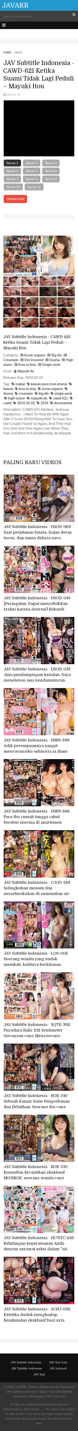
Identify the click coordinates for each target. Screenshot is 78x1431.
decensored (63, 403)
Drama (54, 360)
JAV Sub (39, 1374)
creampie (26, 393)
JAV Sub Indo (58, 1362)
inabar (20, 384)
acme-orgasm (52, 389)
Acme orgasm (34, 355)
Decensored (33, 360)
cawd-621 (60, 398)
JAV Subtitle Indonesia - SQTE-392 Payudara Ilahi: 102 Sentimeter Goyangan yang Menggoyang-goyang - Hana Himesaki (37, 1033)
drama (8, 393)
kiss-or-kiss (27, 389)
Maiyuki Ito (26, 371)
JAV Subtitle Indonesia (26, 1362)
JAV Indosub (58, 1368)
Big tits (56, 355)
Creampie (10, 360)
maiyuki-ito (39, 398)
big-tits (44, 393)
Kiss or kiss (27, 365)
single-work (63, 393)
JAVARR (15, 5)
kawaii (8, 389)
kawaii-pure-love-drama (49, 384)
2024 (44, 403)
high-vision (16, 398)
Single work (51, 365)
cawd (7, 403)
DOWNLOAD (15, 199)
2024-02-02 (26, 403)
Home (7, 52)
